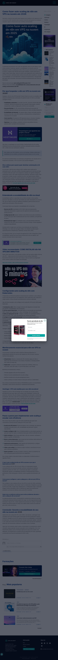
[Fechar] (45, 320)
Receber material (36, 335)
